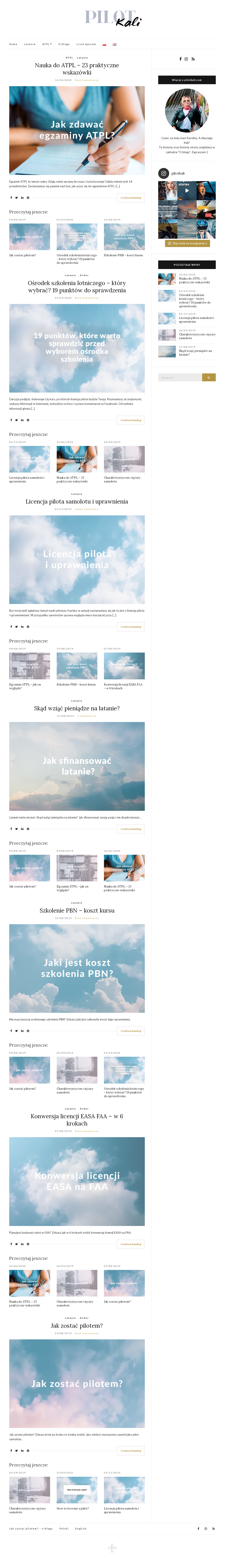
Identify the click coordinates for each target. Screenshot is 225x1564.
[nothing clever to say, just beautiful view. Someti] (186, 209)
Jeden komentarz (87, 509)
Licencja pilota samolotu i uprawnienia (77, 501)
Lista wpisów (86, 44)
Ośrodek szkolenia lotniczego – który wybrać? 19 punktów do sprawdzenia (77, 259)
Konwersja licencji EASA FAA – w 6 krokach (77, 1120)
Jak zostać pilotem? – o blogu (31, 1528)
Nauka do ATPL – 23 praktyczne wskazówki (77, 69)
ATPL (46, 44)
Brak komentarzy (87, 80)
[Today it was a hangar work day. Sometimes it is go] (167, 209)
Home (13, 44)
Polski (64, 1528)
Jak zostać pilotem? (22, 255)
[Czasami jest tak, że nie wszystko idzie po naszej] (206, 228)
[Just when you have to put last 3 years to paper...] (186, 190)
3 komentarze (86, 716)
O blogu (64, 44)
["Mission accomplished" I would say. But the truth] (206, 190)
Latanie (30, 44)
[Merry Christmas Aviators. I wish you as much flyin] (167, 190)
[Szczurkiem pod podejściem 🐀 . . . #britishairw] (186, 228)
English (81, 1528)
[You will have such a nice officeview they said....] (206, 209)
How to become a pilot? (73, 1508)
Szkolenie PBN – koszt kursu (123, 255)
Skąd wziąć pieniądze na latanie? (77, 708)
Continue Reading (131, 197)
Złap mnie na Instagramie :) (189, 243)
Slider (84, 275)
